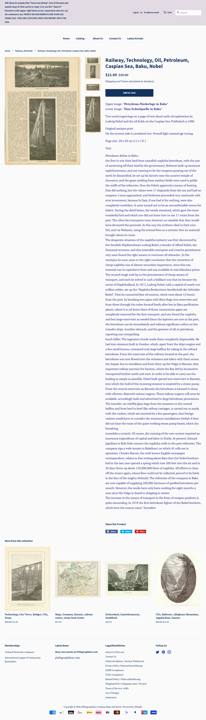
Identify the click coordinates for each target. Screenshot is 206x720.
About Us (98, 38)
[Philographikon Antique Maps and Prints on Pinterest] (163, 652)
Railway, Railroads (24, 50)
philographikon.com (67, 657)
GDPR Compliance (114, 670)
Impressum (111, 697)
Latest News (62, 645)
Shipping (110, 81)
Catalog (80, 38)
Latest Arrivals (135, 38)
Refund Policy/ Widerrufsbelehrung (122, 679)
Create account (151, 12)
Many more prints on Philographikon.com (76, 652)
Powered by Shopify (132, 706)
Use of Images (112, 692)
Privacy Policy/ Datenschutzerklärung (123, 665)
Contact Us (115, 38)
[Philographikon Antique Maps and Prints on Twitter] (157, 652)
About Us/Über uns (114, 652)
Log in (136, 12)
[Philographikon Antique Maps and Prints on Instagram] (169, 652)
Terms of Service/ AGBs (117, 688)
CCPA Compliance (114, 674)
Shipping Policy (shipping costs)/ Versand (125, 683)
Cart (170, 12)
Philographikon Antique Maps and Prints (102, 706)
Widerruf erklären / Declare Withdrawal (124, 661)
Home (66, 38)
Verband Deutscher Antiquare (19, 652)
